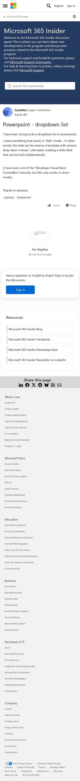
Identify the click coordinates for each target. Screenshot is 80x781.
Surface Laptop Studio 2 (16, 415)
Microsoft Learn (12, 660)
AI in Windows (11, 433)
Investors (9, 733)
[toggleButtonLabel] (74, 16)
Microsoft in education (15, 525)
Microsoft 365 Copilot (15, 623)
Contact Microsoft (25, 767)
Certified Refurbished (15, 494)
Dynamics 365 (11, 598)
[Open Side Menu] (5, 6)
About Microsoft (12, 715)
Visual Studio (11, 691)
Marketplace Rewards (15, 684)
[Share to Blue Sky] (46, 385)
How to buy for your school (17, 549)
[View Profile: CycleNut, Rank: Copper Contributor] (8, 112)
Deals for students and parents (19, 562)
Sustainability (11, 752)
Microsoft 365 (11, 604)
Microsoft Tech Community (17, 672)
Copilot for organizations (16, 421)
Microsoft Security (13, 592)
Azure (7, 647)
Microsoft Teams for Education (19, 537)
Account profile (12, 463)
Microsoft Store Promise (16, 501)
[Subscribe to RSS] (53, 385)
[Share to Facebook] (27, 385)
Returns (8, 482)
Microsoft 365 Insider (17, 16)
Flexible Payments (13, 507)
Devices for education (15, 531)
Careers (8, 708)
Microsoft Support (31, 70)
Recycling (57, 771)
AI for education (12, 568)
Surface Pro (10, 402)
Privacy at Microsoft (14, 727)
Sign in (20, 290)
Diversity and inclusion (15, 739)
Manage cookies (57, 767)
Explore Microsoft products (17, 439)
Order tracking (11, 488)
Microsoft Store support (16, 476)
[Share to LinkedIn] (21, 385)
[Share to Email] (59, 385)
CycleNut (20, 110)
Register (59, 6)
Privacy (42, 767)
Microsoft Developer (14, 653)
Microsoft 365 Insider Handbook (29, 339)
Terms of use (10, 771)
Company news (12, 721)
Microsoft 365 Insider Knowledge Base (33, 350)
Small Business (12, 629)
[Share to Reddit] (40, 385)
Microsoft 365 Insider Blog (25, 329)
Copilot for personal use (16, 427)
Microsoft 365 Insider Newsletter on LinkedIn (37, 360)
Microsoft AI (10, 586)
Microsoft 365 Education (16, 543)
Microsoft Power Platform (17, 611)
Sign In (71, 6)
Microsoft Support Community (30, 62)
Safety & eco (43, 771)
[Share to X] (34, 385)
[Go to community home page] (13, 6)
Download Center (13, 470)
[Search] (48, 5)
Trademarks (26, 771)
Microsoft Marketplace (15, 678)
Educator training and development (21, 556)
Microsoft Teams (12, 617)
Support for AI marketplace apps (20, 666)
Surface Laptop (12, 408)
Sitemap (8, 767)
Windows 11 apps (13, 446)
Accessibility (10, 746)
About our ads (11, 774)
